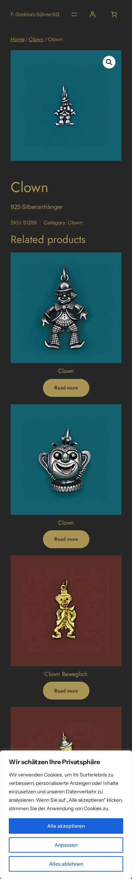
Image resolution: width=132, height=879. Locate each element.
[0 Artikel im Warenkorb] (114, 14)
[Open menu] (74, 14)
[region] (66, 814)
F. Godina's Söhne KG (35, 14)
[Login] (92, 14)
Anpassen (66, 845)
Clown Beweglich (66, 673)
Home (18, 39)
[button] (109, 62)
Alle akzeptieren (66, 826)
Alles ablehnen (66, 864)
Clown (36, 39)
